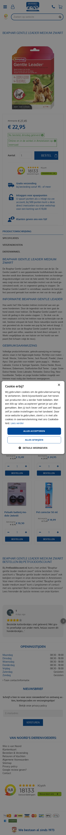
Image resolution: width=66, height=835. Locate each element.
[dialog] (33, 417)
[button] (33, 448)
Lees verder (17, 423)
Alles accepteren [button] (34, 431)
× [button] (59, 385)
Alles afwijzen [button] (34, 439)
